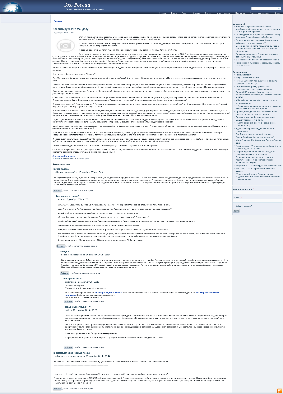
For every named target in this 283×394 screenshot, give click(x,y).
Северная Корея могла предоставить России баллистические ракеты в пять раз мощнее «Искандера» (257, 48)
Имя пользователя (243, 189)
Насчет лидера (60, 169)
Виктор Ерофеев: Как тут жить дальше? (255, 137)
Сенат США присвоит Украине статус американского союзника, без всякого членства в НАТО (259, 94)
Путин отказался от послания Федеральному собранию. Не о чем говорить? (257, 41)
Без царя (64, 251)
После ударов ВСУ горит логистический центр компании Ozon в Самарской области (258, 35)
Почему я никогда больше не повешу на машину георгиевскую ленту (255, 118)
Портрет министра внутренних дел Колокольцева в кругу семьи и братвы (254, 87)
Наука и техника (223, 13)
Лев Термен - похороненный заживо (253, 134)
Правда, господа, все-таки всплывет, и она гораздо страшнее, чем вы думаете (256, 112)
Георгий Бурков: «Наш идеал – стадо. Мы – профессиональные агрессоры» (257, 152)
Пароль (237, 197)
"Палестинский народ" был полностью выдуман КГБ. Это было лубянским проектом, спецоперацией (258, 176)
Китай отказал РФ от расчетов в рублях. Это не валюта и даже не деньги (258, 147)
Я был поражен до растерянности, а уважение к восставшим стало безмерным (258, 107)
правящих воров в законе (108, 292)
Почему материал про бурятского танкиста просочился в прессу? (256, 82)
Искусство (240, 13)
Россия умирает (243, 75)
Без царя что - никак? (67, 196)
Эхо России (77, 4)
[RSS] (279, 391)
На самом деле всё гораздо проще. (71, 353)
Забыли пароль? (244, 206)
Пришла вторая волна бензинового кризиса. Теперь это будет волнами (257, 55)
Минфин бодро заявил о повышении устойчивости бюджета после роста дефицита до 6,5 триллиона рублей (258, 29)
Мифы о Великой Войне (247, 78)
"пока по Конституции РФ (77, 307)
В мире (208, 13)
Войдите (56, 158)
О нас (277, 13)
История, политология (259, 13)
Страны (196, 13)
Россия (185, 13)
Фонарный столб (73, 278)
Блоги (174, 13)
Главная (162, 13)
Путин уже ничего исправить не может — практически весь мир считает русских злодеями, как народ (255, 159)
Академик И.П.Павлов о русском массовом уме (259, 165)
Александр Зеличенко (63, 156)
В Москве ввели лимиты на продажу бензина (257, 60)
